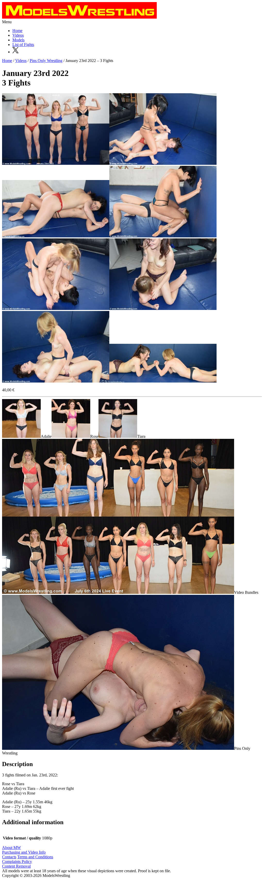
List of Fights (23, 44)
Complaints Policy (17, 861)
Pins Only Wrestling (46, 60)
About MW (11, 847)
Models (18, 40)
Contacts (9, 857)
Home (17, 30)
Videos (18, 35)
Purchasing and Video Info (24, 852)
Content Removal (16, 866)
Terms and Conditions (35, 857)
